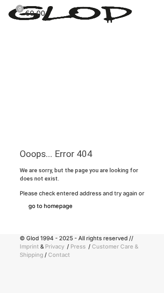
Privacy (55, 246)
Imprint (29, 246)
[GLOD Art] (70, 13)
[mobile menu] (152, 13)
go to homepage (50, 205)
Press (78, 246)
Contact (59, 254)
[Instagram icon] (24, 271)
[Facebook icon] (24, 262)
